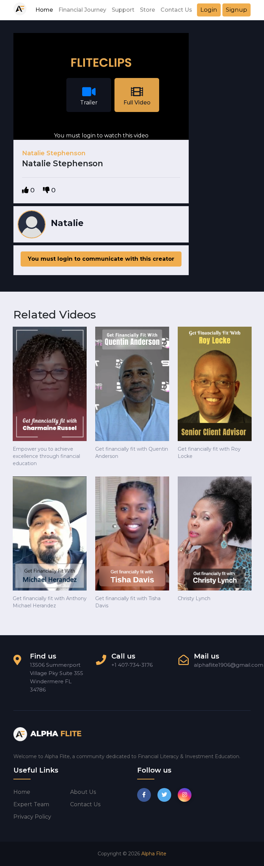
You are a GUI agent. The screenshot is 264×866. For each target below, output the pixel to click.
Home (44, 10)
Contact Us (176, 10)
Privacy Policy (32, 816)
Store (147, 10)
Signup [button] (236, 9)
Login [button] (208, 9)
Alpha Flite (153, 854)
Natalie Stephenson (54, 153)
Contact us (85, 804)
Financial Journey (82, 10)
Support (123, 10)
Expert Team (31, 804)
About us (83, 792)
